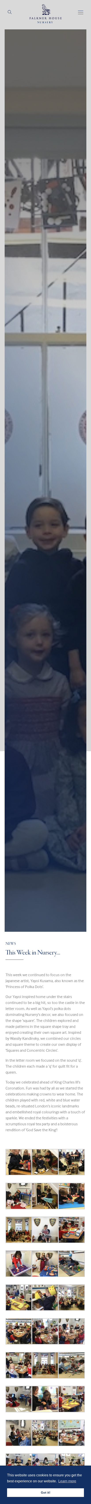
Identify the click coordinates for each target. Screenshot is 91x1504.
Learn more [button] (67, 1481)
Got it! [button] (45, 1492)
